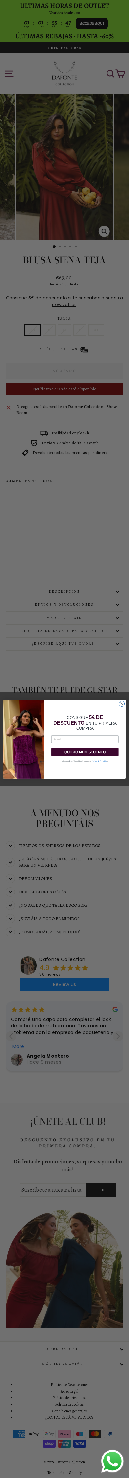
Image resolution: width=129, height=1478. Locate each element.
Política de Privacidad (100, 761)
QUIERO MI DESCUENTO (85, 752)
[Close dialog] (122, 703)
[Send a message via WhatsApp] (112, 1461)
